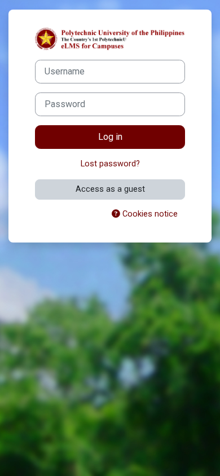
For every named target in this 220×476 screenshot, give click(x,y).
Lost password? (110, 163)
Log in (110, 136)
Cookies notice (149, 214)
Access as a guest (110, 189)
